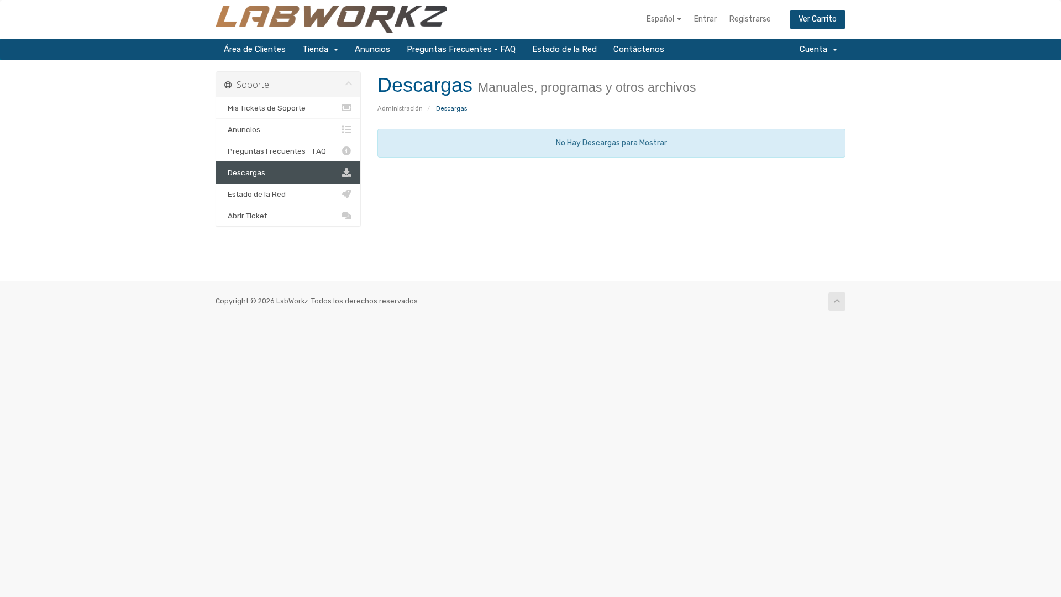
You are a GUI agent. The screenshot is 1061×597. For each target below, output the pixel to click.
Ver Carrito (818, 19)
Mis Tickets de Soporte (265, 107)
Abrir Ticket (245, 215)
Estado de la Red (564, 49)
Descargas (244, 172)
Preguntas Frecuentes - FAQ (461, 49)
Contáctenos (638, 49)
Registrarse (750, 19)
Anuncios (372, 49)
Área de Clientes (255, 49)
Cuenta (816, 49)
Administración (400, 108)
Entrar (705, 19)
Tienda (317, 49)
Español (661, 19)
